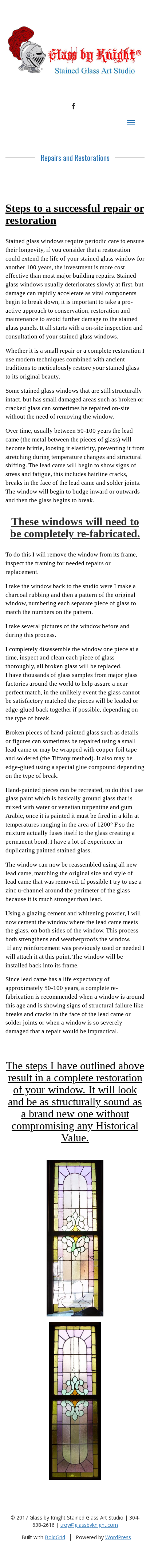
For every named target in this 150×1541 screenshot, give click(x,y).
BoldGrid (55, 1537)
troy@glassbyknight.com (89, 1524)
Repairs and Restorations (75, 157)
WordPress (118, 1537)
